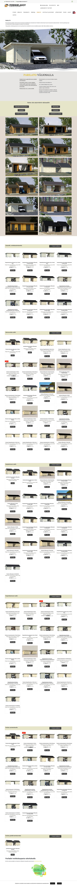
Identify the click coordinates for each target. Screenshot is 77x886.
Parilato (39, 12)
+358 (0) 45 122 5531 (9, 1)
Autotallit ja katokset (48, 12)
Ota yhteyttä (52, 5)
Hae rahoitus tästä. (38, 861)
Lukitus (14, 15)
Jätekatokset (59, 12)
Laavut (69, 12)
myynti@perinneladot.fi (22, 1)
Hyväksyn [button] (52, 883)
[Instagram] (72, 1)
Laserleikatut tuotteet (46, 8)
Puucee (64, 12)
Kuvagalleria (45, 5)
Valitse (13, 270)
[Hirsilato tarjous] (74, 12)
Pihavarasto (26, 12)
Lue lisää (59, 883)
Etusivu (14, 12)
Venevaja (33, 12)
